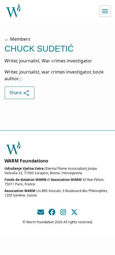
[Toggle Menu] (105, 11)
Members (20, 39)
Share (16, 92)
